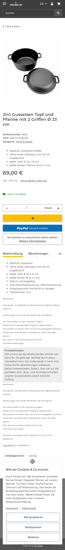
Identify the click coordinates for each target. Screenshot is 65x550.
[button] (52, 3)
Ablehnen (33, 537)
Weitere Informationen (32, 241)
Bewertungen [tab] (38, 253)
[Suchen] (58, 13)
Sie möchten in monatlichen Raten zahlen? (32, 239)
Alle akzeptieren (33, 517)
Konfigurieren (33, 527)
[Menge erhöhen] (58, 208)
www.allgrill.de (9, 445)
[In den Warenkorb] (5, 37)
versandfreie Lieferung (33, 180)
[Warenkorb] (58, 3)
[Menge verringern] (7, 208)
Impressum (12, 508)
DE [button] (42, 4)
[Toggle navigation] (4, 2)
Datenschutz (29, 508)
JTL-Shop (38, 545)
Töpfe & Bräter (24, 141)
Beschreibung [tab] (13, 253)
